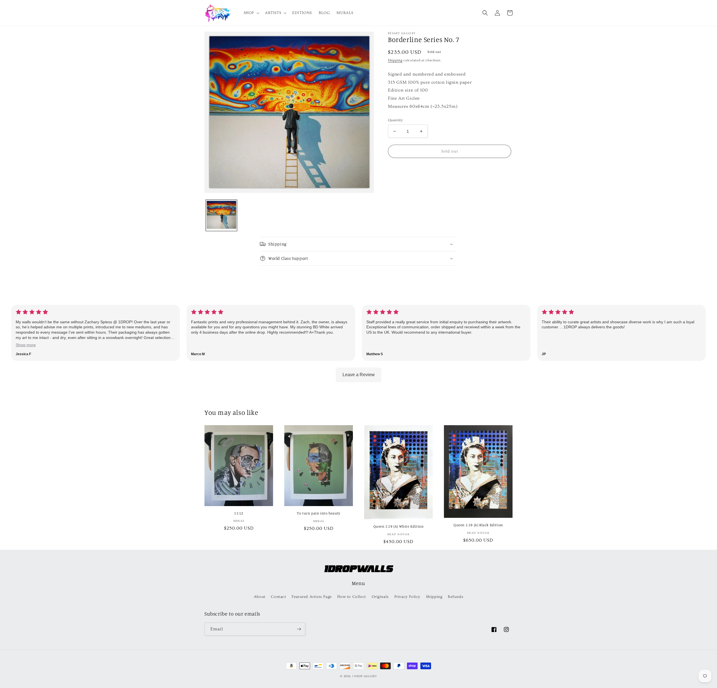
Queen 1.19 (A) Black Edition (478, 525)
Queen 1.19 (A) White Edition (398, 526)
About (260, 597)
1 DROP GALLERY (364, 676)
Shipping (395, 60)
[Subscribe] (299, 629)
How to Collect (351, 597)
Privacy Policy (407, 597)
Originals (380, 597)
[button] (251, 13)
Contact (278, 597)
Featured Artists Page (312, 597)
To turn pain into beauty (318, 513)
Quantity (395, 120)
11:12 (238, 513)
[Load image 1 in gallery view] (221, 215)
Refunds (455, 597)
